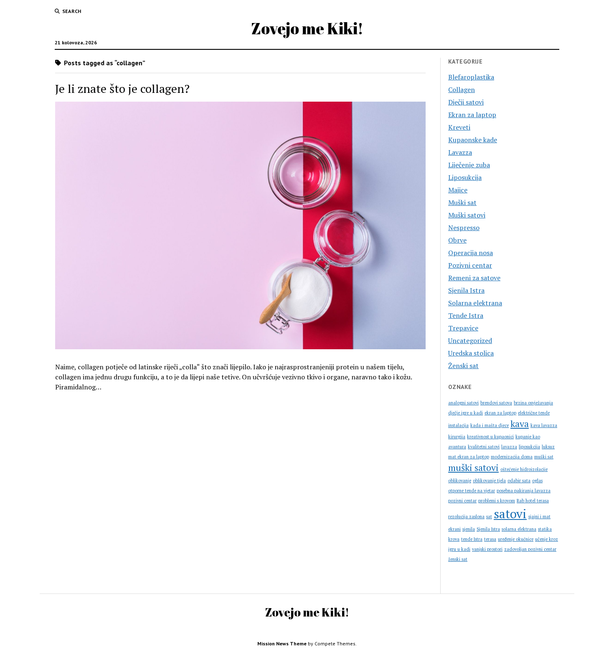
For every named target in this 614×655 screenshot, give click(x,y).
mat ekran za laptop (468, 457)
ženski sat (457, 559)
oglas (537, 481)
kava (519, 423)
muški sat (543, 457)
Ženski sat (463, 365)
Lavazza (460, 152)
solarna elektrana (519, 529)
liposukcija (529, 447)
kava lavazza (543, 425)
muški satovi (473, 467)
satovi (510, 514)
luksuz (548, 447)
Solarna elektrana (475, 302)
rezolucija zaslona (466, 516)
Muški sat (462, 202)
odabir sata (518, 481)
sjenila (468, 529)
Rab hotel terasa (533, 501)
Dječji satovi (466, 102)
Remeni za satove (474, 277)
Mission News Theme (282, 643)
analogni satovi (463, 403)
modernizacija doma (512, 457)
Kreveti (459, 127)
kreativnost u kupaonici (490, 437)
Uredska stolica (471, 353)
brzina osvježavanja (533, 403)
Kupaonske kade (472, 139)
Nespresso (464, 227)
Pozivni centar (470, 265)
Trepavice (463, 328)
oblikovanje (459, 481)
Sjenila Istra (466, 290)
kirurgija (456, 437)
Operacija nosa (470, 252)
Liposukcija (465, 177)
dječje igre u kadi (465, 413)
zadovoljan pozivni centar (530, 549)
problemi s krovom (496, 501)
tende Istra (471, 539)
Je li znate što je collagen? (122, 88)
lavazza (509, 447)
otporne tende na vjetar (471, 491)
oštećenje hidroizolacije (524, 469)
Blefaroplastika (471, 77)
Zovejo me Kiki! (307, 28)
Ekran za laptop (472, 114)
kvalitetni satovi (484, 447)
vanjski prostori (487, 549)
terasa (490, 539)
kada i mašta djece (489, 425)
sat (489, 516)
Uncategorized (470, 340)
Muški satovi (466, 215)
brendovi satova (496, 403)
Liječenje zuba (469, 164)
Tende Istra (465, 315)
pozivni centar (462, 501)
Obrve (457, 240)
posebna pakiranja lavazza (524, 491)
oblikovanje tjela (489, 481)
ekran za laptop (500, 413)
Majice (457, 189)
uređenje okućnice (515, 539)
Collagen (461, 89)
